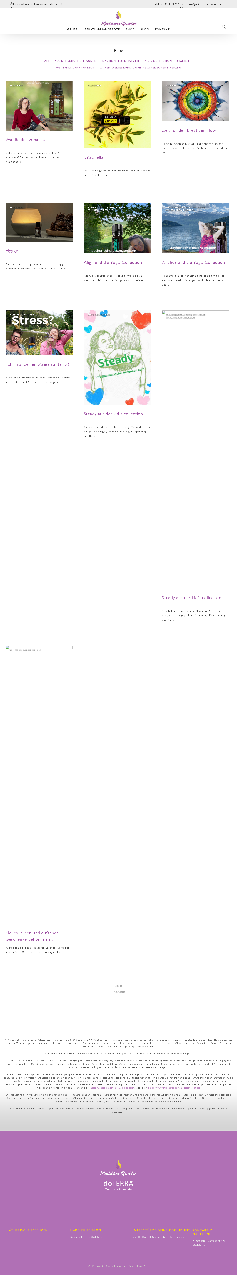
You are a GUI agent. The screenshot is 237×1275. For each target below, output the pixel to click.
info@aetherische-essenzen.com (207, 4)
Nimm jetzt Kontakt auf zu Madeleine (209, 1243)
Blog (145, 29)
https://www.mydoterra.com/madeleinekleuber (174, 1088)
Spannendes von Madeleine (86, 1237)
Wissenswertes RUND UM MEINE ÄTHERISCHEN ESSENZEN (140, 68)
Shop (130, 29)
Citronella (93, 158)
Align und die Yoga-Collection (113, 263)
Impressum (121, 1266)
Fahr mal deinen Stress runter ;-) (37, 365)
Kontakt (162, 29)
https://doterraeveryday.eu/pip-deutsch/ (113, 1088)
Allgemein (16, 86)
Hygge (12, 251)
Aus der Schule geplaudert (76, 61)
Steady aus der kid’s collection (113, 414)
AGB (146, 1266)
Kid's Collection (158, 61)
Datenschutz (135, 1266)
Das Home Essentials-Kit (121, 61)
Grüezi (73, 29)
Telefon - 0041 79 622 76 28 (168, 5)
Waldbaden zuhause (25, 140)
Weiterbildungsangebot (75, 68)
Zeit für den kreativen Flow (189, 131)
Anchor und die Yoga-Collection (193, 263)
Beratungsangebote (102, 29)
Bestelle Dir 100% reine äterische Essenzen (158, 1237)
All (46, 61)
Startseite (184, 61)
